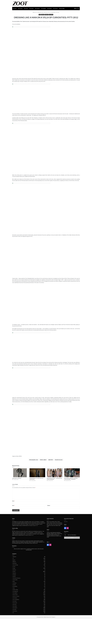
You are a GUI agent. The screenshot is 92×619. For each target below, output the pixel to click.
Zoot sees (15, 8)
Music (14, 581)
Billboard (14, 561)
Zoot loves (26, 8)
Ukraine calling (61, 8)
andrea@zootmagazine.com (33, 525)
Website (48, 505)
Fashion (46, 14)
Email (13, 505)
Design (43, 14)
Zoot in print (20, 8)
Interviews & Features (16, 578)
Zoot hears (15, 601)
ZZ (13, 612)
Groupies (14, 574)
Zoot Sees (51, 14)
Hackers (14, 576)
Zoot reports (37, 8)
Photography (15, 586)
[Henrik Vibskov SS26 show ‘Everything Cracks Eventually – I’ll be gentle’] (72, 472)
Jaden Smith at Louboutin (16, 478)
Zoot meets (31, 8)
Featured (14, 573)
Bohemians (15, 563)
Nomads (14, 584)
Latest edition (15, 579)
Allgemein (14, 556)
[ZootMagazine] (20, 3)
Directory (14, 569)
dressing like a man (34, 459)
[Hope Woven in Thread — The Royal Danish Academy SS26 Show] (55, 472)
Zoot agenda (43, 8)
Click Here (66, 521)
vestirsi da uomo (59, 459)
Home (35, 12)
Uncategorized (15, 591)
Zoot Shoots (15, 611)
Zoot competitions (16, 599)
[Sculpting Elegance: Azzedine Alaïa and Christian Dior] (37, 472)
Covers (14, 566)
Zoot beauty (49, 8)
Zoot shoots (55, 8)
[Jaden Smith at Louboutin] (20, 472)
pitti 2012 (51, 459)
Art (36, 12)
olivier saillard (43, 459)
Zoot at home (15, 594)
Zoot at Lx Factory (16, 596)
